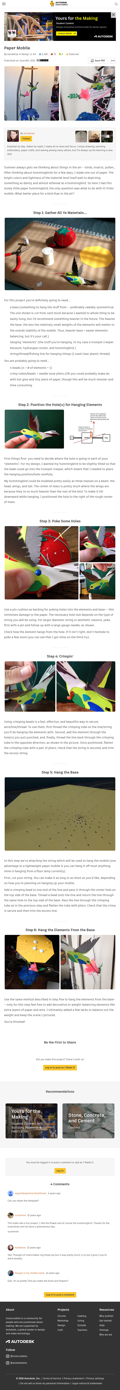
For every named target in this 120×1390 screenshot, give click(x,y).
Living (80, 1320)
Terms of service (52, 1378)
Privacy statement (74, 1378)
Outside (81, 1325)
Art (34, 54)
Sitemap (104, 1330)
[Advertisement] (60, 26)
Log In (60, 1170)
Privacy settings (95, 1378)
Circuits (62, 1316)
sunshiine (20, 1215)
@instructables (18, 1356)
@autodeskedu (18, 1363)
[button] (4, 4)
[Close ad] (113, 15)
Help (102, 1325)
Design (25, 54)
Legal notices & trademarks (87, 1383)
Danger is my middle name (29, 1273)
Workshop (63, 1320)
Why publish (106, 1316)
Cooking (81, 1316)
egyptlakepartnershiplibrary (30, 1193)
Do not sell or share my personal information (45, 1383)
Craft (60, 1330)
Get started (105, 1320)
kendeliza (12, 54)
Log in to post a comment (60, 1294)
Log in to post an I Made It (60, 1067)
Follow (26, 138)
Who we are (105, 1334)
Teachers (82, 1330)
